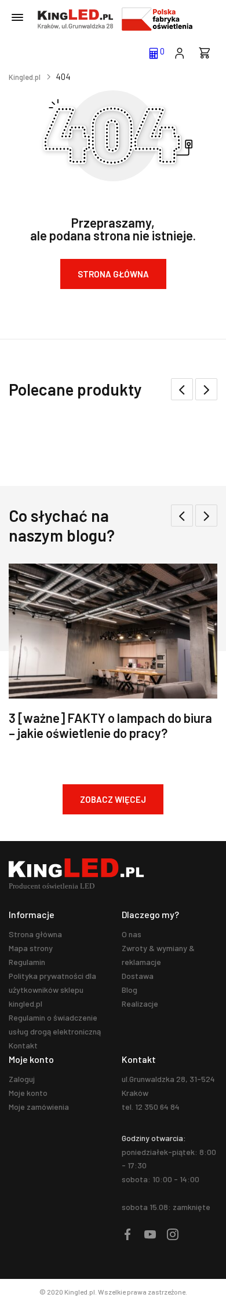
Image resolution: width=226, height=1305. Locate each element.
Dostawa (138, 976)
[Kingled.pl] (75, 19)
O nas (131, 934)
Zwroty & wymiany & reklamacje (158, 955)
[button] (206, 389)
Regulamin (27, 962)
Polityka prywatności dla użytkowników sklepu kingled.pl (52, 989)
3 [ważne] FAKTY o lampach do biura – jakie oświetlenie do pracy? (110, 725)
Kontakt (23, 1045)
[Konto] (179, 52)
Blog (129, 990)
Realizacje (140, 1003)
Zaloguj (22, 1079)
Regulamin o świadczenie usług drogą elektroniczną (55, 1024)
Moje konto (28, 1093)
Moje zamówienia (39, 1107)
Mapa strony (31, 948)
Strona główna (35, 934)
